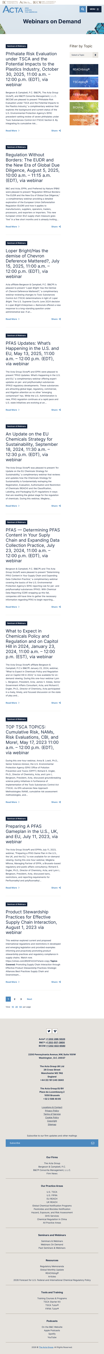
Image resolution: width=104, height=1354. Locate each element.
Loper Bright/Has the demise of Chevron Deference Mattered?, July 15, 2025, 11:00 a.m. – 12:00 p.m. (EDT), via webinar (32, 263)
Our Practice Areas (52, 1185)
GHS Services (52, 1216)
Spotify (52, 1334)
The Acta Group (52, 1163)
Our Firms (52, 1157)
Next (29, 999)
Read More (11, 130)
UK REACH (52, 1202)
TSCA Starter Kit (52, 1302)
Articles (52, 1276)
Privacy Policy (52, 1110)
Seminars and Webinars (52, 1235)
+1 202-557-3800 (55, 1042)
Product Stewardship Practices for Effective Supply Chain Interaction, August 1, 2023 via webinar (31, 922)
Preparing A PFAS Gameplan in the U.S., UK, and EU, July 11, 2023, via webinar (32, 834)
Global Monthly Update (52, 1269)
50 (20, 1007)
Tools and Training (52, 1292)
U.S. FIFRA (52, 1195)
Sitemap (52, 1124)
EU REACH (52, 1198)
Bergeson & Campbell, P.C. (52, 1166)
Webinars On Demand (52, 1244)
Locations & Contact (52, 1107)
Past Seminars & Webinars (52, 1248)
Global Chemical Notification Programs (52, 1205)
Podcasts (52, 1321)
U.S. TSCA (52, 1192)
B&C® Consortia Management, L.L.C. (52, 1170)
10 (13, 1007)
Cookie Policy (52, 1117)
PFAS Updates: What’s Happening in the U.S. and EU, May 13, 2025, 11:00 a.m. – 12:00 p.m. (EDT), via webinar (32, 353)
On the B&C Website (52, 1327)
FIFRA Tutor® (52, 1308)
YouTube (52, 1337)
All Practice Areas (52, 1222)
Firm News (52, 1173)
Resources (52, 1260)
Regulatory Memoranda (52, 1266)
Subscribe (15, 1143)
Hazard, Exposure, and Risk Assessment (52, 1212)
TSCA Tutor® (52, 1305)
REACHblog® (52, 1273)
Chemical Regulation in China (52, 1219)
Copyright (52, 1121)
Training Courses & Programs (52, 1298)
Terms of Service (52, 1114)
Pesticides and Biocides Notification (52, 1209)
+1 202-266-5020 (55, 1039)
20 (16, 1007)
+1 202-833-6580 (55, 1046)
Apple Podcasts (52, 1330)
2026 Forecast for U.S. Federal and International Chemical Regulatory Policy (52, 1280)
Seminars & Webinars (16, 46)
